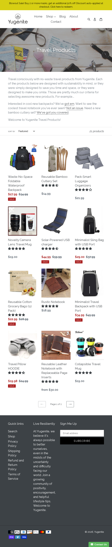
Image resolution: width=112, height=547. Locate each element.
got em (69, 103)
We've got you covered (53, 112)
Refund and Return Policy (16, 465)
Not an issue (74, 108)
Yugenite (99, 531)
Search (12, 431)
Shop (11, 436)
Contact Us (100, 544)
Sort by (11, 131)
